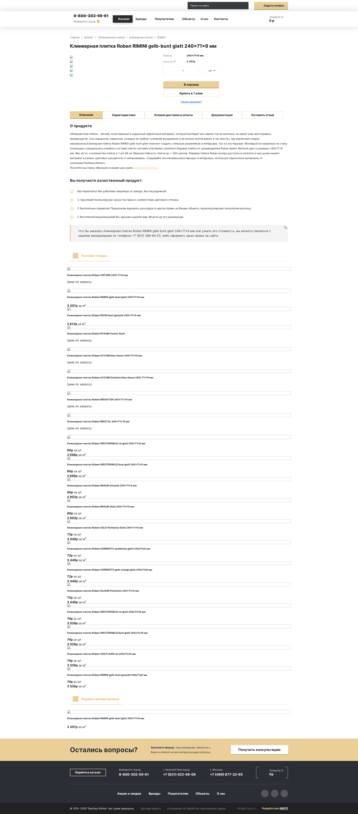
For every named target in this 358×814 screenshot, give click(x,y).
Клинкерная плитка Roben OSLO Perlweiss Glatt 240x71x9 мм (105, 527)
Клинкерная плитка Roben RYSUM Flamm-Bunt (96, 333)
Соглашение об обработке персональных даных (196, 808)
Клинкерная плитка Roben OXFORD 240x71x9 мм (97, 275)
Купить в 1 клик (191, 93)
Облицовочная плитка (111, 37)
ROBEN (161, 37)
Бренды (141, 19)
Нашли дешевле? (191, 101)
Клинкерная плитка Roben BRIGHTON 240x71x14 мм (99, 399)
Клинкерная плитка (141, 37)
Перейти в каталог (88, 772)
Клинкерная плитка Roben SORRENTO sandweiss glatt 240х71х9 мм (108, 548)
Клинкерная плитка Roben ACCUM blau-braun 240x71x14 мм (104, 355)
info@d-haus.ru (172, 5)
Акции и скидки (129, 793)
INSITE (284, 808)
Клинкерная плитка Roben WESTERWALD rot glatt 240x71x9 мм (106, 443)
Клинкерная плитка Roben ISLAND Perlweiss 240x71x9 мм (103, 590)
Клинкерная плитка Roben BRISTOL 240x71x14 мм (98, 421)
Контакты (221, 19)
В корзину (191, 84)
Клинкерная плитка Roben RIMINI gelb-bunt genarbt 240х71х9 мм (107, 674)
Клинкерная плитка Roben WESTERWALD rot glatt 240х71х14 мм (106, 611)
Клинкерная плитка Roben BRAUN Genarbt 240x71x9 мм (102, 485)
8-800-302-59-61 (91, 16)
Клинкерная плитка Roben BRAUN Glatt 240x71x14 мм (100, 506)
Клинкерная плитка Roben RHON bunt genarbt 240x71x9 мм (104, 315)
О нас (204, 19)
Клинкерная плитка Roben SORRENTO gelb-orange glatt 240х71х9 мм (109, 569)
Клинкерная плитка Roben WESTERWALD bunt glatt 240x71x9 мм (107, 464)
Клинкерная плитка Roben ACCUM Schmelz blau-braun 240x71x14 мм (110, 377)
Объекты (188, 19)
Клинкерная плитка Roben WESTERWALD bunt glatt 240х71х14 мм (107, 632)
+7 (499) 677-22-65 (226, 774)
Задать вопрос (273, 5)
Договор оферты (151, 808)
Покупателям (164, 19)
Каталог (124, 19)
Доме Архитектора (146, 167)
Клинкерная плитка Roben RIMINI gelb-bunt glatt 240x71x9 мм (105, 297)
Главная (74, 37)
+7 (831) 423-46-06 (179, 774)
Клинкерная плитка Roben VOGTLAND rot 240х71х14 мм (101, 653)
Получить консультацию (259, 750)
